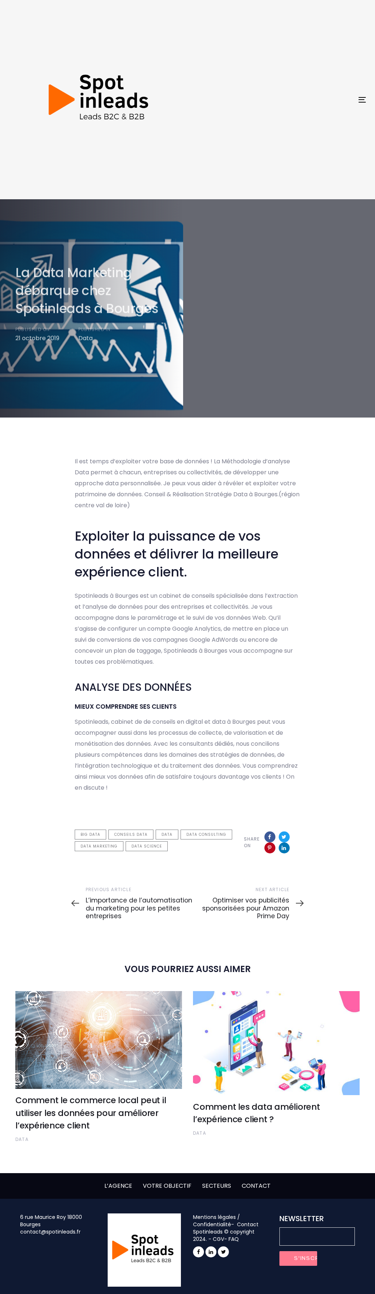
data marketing (99, 846)
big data (90, 834)
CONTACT (256, 1186)
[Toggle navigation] (306, 100)
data (166, 834)
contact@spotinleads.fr (50, 1231)
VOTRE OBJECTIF (167, 1186)
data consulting (206, 834)
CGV (218, 1239)
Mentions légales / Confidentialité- (216, 1220)
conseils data (131, 834)
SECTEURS (216, 1186)
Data (85, 338)
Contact (248, 1224)
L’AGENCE (118, 1186)
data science (146, 846)
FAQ (234, 1239)
